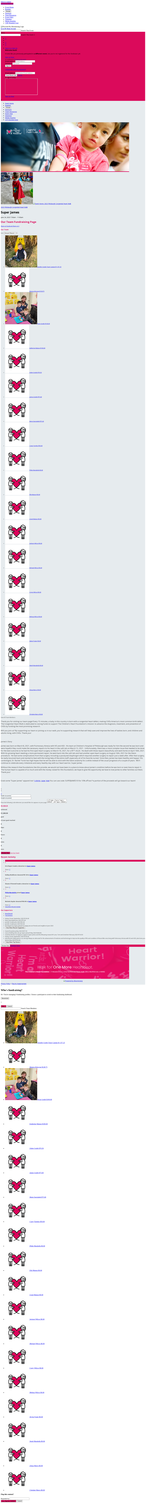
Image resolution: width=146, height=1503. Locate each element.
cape (43, 780)
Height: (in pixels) (6, 798)
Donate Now (5, 853)
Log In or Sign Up (7, 4)
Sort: (2, 233)
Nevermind (5, 998)
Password (8, 63)
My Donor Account (20, 59)
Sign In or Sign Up (11, 48)
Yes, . (3, 1006)
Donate (8, 11)
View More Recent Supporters (15, 928)
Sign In (20, 75)
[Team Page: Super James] (17, 204)
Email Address (10, 61)
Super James (31, 866)
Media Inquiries (10, 21)
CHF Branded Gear (11, 23)
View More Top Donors (13, 942)
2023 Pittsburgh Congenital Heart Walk (14, 207)
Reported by (5, 1499)
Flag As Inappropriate (19, 984)
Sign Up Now (9, 57)
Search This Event (27, 30)
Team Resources (10, 15)
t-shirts (37, 780)
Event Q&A (9, 17)
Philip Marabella (10, 893)
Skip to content (6, 2)
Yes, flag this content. (8, 1501)
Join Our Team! (14, 853)
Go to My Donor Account (8, 28)
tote (47, 780)
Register (8, 9)
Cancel (9, 1006)
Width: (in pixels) (6, 796)
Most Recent (9, 914)
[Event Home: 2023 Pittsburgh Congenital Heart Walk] (52, 204)
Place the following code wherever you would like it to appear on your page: (24, 802)
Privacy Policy (5, 984)
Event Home (9, 7)
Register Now (15, 946)
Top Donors (9, 915)
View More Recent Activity (12, 907)
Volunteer (8, 19)
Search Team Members (29, 1008)
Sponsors (8, 13)
